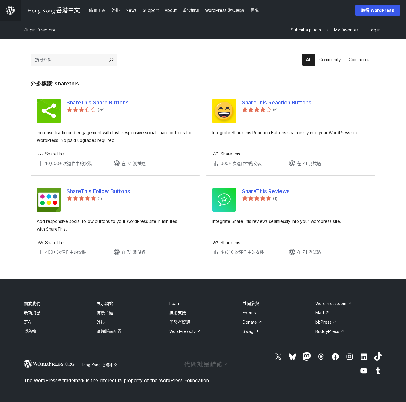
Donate (252, 322)
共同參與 (251, 303)
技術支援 (177, 312)
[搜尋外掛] (111, 60)
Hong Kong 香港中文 (99, 364)
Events (249, 312)
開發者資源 (179, 322)
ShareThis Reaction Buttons (276, 102)
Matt (322, 312)
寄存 (28, 322)
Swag (251, 331)
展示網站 (105, 303)
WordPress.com (333, 303)
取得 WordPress (377, 10)
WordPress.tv (185, 331)
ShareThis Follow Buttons (98, 191)
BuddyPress (329, 331)
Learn (174, 303)
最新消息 (32, 312)
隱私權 (30, 331)
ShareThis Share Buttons (98, 102)
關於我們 (32, 303)
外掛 (101, 322)
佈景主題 (105, 312)
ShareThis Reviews (266, 191)
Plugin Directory (39, 29)
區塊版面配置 (109, 331)
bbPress (326, 322)
